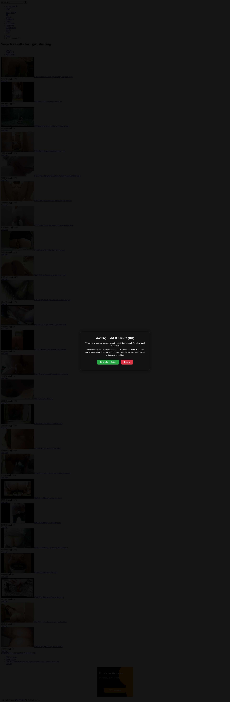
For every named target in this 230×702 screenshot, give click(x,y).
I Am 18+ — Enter (108, 362)
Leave (127, 362)
